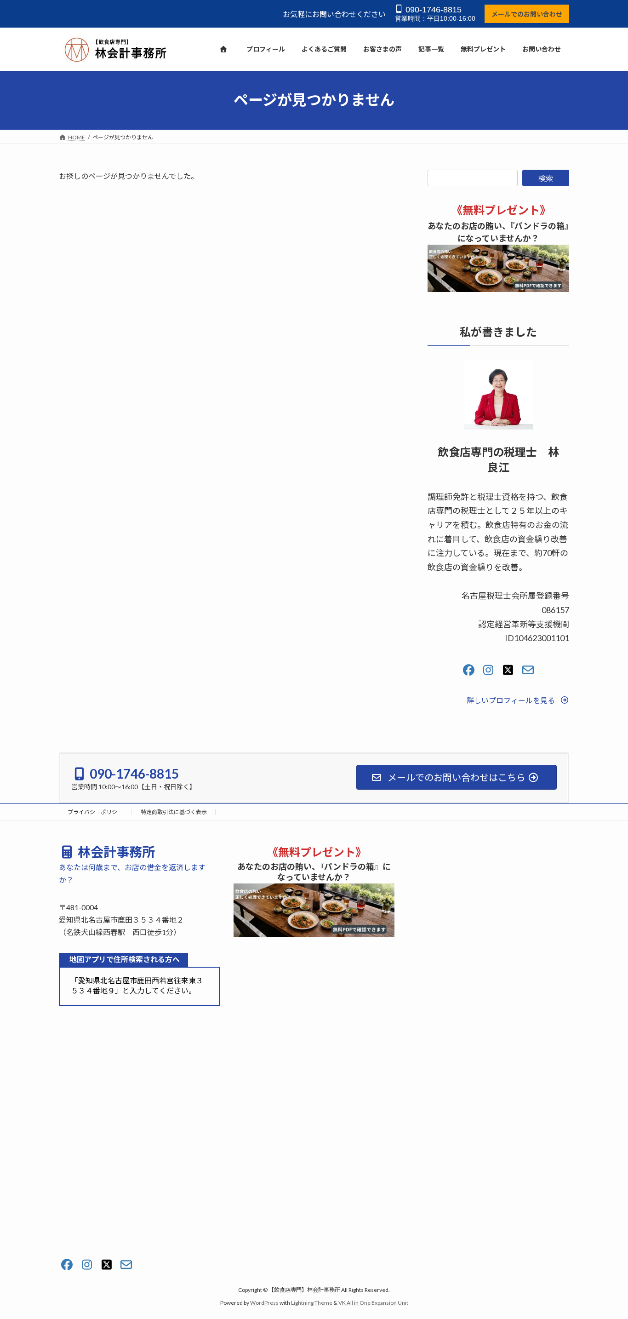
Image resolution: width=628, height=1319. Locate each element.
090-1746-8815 (432, 9)
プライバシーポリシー (95, 812)
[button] (518, 699)
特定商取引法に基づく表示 (174, 812)
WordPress (264, 1302)
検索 (545, 178)
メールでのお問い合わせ (526, 14)
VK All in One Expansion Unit (373, 1302)
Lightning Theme (311, 1302)
